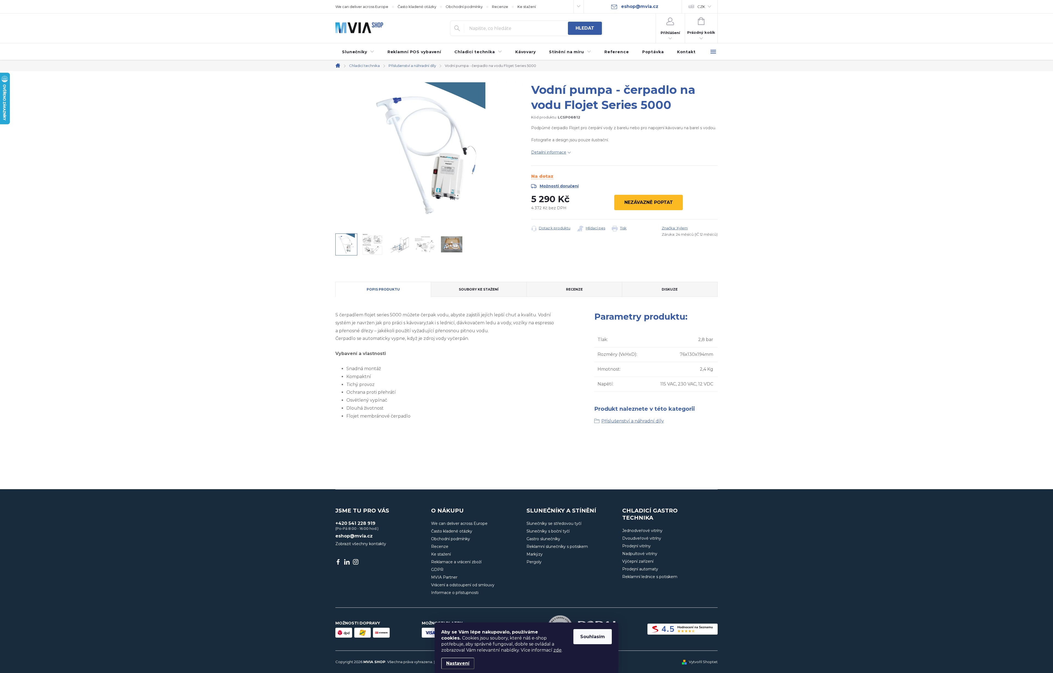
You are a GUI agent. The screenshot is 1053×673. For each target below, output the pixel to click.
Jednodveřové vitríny (642, 530)
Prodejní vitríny (636, 546)
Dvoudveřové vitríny (641, 538)
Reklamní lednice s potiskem (649, 577)
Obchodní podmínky (464, 6)
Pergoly (534, 562)
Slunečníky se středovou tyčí (553, 523)
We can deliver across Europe (361, 6)
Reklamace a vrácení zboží (456, 561)
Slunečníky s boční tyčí (548, 531)
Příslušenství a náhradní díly (632, 421)
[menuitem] (358, 51)
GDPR (437, 569)
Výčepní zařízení (637, 561)
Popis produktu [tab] (383, 289)
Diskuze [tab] (670, 289)
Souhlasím (592, 636)
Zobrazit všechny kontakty (360, 544)
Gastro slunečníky (543, 539)
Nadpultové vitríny (639, 553)
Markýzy (534, 554)
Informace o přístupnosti (455, 592)
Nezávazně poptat (648, 202)
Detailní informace (548, 152)
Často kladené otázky (417, 6)
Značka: (675, 228)
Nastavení (457, 663)
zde (557, 650)
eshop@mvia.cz (354, 536)
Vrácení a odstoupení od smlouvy (462, 584)
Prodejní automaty (640, 569)
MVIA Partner (444, 577)
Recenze (500, 6)
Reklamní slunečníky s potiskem (557, 546)
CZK (701, 6)
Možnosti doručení (559, 186)
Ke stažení (526, 6)
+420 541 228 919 (355, 523)
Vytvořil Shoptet (703, 662)
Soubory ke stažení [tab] (479, 289)
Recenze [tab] (574, 289)
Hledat (585, 28)
